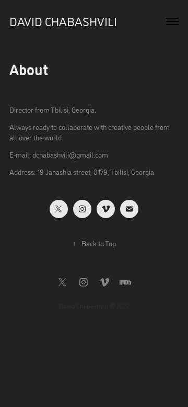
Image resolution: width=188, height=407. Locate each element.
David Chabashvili (63, 21)
